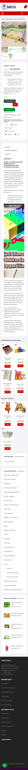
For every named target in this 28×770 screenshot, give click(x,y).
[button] (24, 24)
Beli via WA (10, 109)
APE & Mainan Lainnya (12, 19)
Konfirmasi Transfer (6, 700)
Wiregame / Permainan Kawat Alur (13, 589)
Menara (6, 526)
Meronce (6, 534)
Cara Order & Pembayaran (8, 688)
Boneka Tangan (8, 500)
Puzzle (5, 564)
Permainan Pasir (8, 560)
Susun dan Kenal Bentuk (10, 585)
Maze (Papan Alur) (9, 522)
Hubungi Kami (5, 718)
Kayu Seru (10, 117)
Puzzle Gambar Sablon (13, 572)
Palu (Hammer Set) (9, 547)
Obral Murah (7, 538)
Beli (15, 104)
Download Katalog (6, 705)
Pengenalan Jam (8, 551)
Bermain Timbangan (9, 496)
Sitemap (3, 735)
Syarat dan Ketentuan (7, 726)
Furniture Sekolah (8, 513)
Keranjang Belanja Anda (7, 692)
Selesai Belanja (5, 696)
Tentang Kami (5, 713)
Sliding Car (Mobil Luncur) (11, 581)
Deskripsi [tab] (7, 147)
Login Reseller (5, 683)
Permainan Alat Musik (9, 555)
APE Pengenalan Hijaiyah (10, 488)
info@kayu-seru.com (8, 670)
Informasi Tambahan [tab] (11, 150)
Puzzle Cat (9, 568)
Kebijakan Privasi (5, 722)
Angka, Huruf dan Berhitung (11, 475)
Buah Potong (7, 509)
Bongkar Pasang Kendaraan (11, 505)
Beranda (3, 19)
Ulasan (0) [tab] (8, 154)
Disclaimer (4, 730)
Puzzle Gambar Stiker (12, 577)
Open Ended (7, 543)
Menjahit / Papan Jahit (9, 530)
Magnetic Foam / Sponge (10, 517)
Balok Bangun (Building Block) (12, 492)
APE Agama (7, 483)
